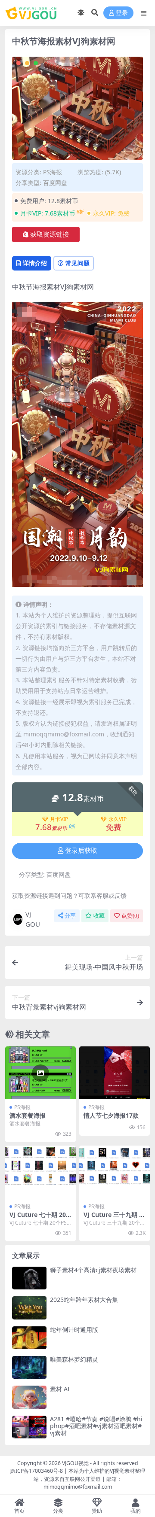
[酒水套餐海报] (40, 1072)
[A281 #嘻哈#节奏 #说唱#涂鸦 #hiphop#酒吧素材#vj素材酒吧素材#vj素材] (29, 1427)
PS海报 (52, 172)
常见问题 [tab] (77, 263)
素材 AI (60, 1389)
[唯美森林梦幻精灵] (29, 1367)
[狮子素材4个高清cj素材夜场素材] (29, 1278)
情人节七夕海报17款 (111, 1115)
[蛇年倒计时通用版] (29, 1337)
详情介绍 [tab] (35, 263)
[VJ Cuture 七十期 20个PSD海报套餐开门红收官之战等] (40, 1172)
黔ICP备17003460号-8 (36, 1470)
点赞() (130, 915)
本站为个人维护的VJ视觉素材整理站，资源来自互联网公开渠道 (89, 1474)
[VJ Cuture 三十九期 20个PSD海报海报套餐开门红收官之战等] (114, 1172)
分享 (70, 915)
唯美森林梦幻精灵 (74, 1359)
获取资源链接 (49, 234)
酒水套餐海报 (27, 1115)
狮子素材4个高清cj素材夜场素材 (93, 1270)
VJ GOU (32, 919)
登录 (122, 13)
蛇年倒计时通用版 (74, 1329)
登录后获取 (81, 850)
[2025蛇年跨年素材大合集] (29, 1307)
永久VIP (117, 819)
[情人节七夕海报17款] (114, 1072)
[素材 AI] (29, 1397)
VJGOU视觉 (75, 1463)
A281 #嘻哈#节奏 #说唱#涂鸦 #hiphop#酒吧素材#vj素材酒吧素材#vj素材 (96, 1426)
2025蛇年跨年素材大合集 (84, 1299)
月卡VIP (59, 819)
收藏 (99, 915)
